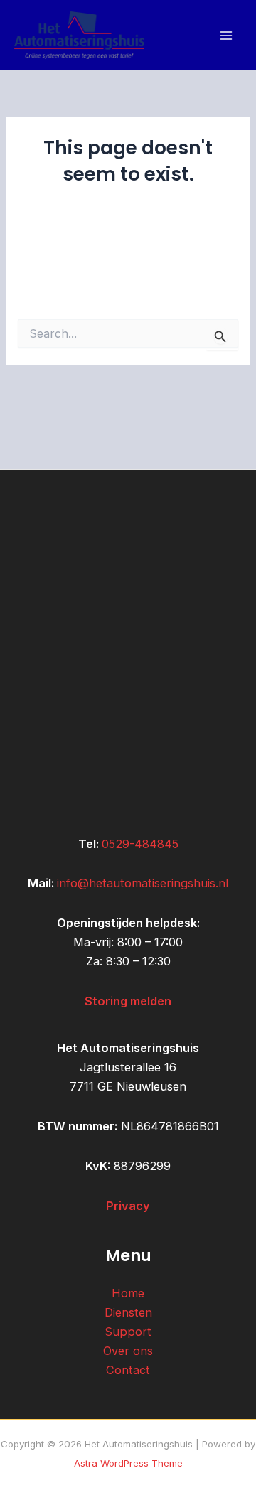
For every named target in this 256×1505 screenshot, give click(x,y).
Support (128, 1331)
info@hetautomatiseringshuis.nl (142, 883)
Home (128, 1293)
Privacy (128, 1206)
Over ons (128, 1351)
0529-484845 (140, 844)
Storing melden (128, 1001)
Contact (128, 1370)
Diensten (128, 1312)
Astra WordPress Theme (128, 1463)
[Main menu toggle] (226, 35)
